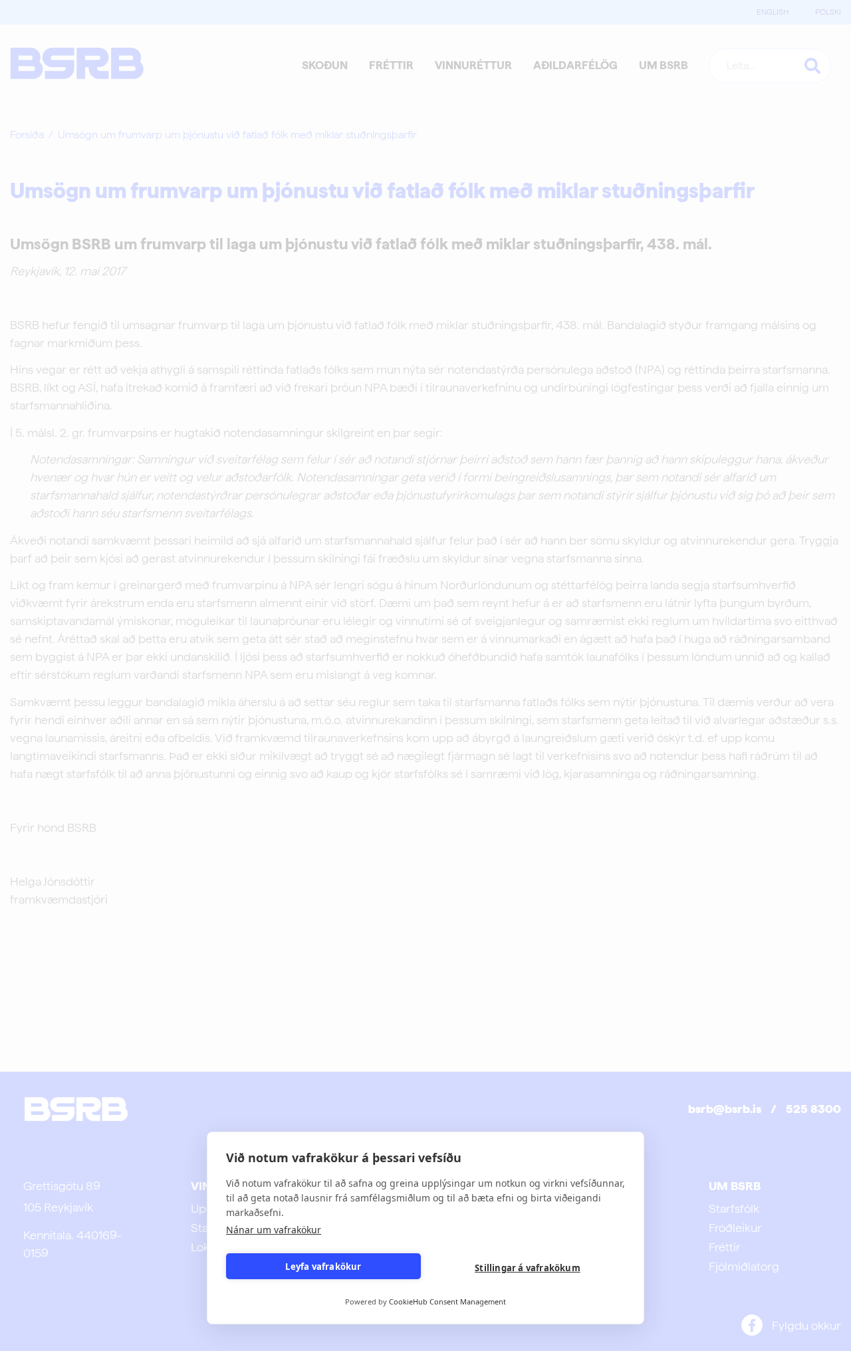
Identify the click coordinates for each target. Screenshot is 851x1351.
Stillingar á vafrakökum (527, 1268)
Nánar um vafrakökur (273, 1229)
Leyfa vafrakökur (323, 1267)
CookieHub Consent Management (447, 1301)
